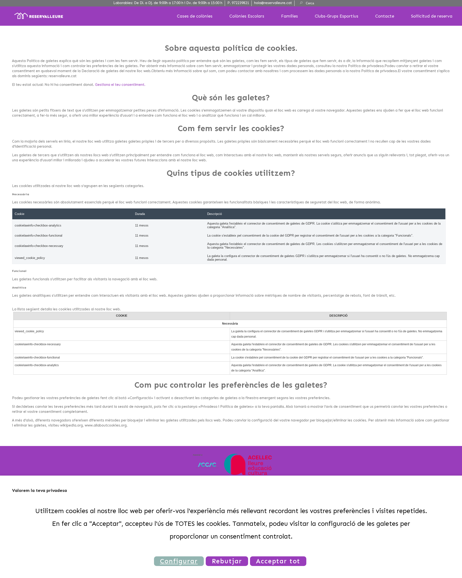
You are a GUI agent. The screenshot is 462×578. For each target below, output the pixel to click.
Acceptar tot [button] (278, 561)
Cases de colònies (194, 16)
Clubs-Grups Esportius (336, 16)
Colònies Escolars (246, 16)
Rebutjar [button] (227, 561)
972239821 (240, 3)
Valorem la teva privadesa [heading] (39, 490)
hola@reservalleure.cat (273, 3)
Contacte (384, 16)
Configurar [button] (179, 561)
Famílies (289, 16)
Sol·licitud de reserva (431, 16)
